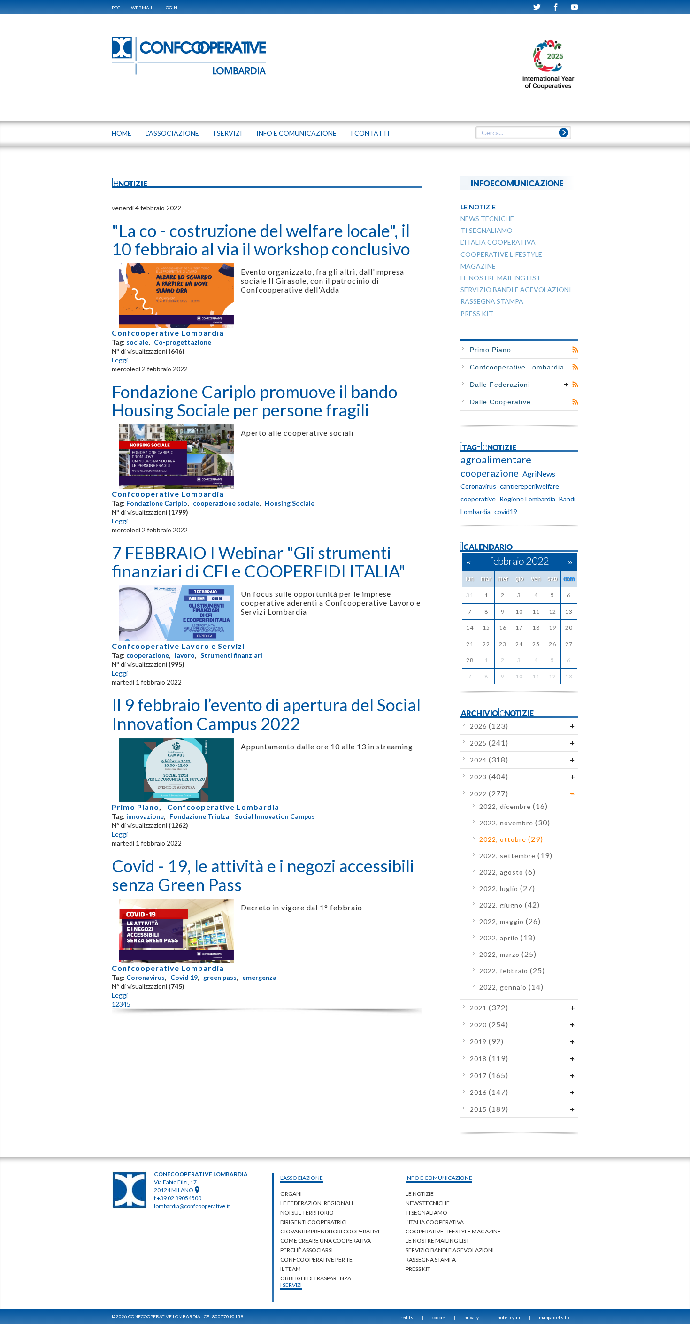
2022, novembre (514, 823)
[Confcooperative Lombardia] (189, 55)
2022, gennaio (511, 987)
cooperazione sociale (226, 503)
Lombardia (475, 512)
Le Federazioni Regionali (316, 1203)
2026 (489, 726)
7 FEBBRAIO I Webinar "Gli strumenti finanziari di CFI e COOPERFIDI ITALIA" (259, 562)
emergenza (259, 977)
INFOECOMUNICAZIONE (517, 183)
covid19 (505, 512)
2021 (489, 1008)
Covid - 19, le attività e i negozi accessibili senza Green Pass (263, 875)
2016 (489, 1092)
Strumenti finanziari (231, 655)
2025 (489, 743)
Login (170, 7)
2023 (489, 777)
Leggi (120, 360)
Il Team (290, 1268)
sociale (137, 342)
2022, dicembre (513, 806)
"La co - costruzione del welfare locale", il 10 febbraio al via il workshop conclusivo (261, 240)
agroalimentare (495, 459)
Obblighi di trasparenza (315, 1278)
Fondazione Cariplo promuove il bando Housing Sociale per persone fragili (255, 401)
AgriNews (538, 473)
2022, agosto (507, 872)
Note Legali (509, 1317)
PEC (116, 7)
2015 (489, 1109)
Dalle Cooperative (500, 402)
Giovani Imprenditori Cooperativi (329, 1231)
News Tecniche (428, 1203)
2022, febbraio (512, 971)
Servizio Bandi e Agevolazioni (450, 1250)
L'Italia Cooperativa (435, 1221)
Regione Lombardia (527, 499)
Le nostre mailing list (437, 1240)
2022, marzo (508, 954)
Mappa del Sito (554, 1317)
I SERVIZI (227, 133)
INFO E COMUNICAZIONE (296, 133)
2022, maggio (510, 921)
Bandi (567, 499)
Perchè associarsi (306, 1250)
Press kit (418, 1268)
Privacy (471, 1317)
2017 (489, 1075)
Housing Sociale (289, 503)
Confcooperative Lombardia (168, 332)
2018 (489, 1058)
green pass (220, 977)
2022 (489, 794)
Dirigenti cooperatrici (313, 1221)
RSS (575, 349)
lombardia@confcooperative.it (192, 1205)
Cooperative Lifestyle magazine (453, 1231)
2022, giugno (509, 905)
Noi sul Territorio (307, 1212)
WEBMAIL (142, 7)
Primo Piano (135, 806)
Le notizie (420, 1193)
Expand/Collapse (566, 384)
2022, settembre (515, 856)
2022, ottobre (511, 839)
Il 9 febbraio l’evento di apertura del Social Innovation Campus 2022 (266, 714)
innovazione (145, 816)
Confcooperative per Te (316, 1259)
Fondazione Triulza (199, 816)
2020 (489, 1025)
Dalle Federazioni (500, 384)
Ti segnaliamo (426, 1212)
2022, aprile (507, 938)
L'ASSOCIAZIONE (172, 133)
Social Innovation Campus (275, 816)
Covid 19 (184, 977)
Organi (291, 1193)
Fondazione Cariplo (156, 503)
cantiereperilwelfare (529, 486)
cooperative (478, 499)
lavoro (185, 655)
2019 (487, 1042)
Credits (406, 1317)
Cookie (438, 1317)
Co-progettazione (182, 342)
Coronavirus (145, 977)
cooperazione (147, 655)
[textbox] (523, 133)
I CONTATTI (370, 133)
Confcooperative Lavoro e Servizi (178, 645)
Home (121, 133)
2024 (489, 760)
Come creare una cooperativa (325, 1240)
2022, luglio (507, 889)
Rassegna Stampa (431, 1259)
